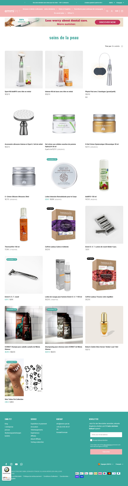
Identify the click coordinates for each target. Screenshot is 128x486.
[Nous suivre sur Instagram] (11, 464)
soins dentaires (49, 9)
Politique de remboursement (33, 476)
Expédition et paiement (39, 424)
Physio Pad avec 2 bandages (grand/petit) (100, 92)
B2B (116, 11)
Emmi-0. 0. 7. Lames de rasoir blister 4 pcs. (101, 247)
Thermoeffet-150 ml (12, 247)
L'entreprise (9, 427)
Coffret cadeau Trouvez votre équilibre (99, 297)
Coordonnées (64, 476)
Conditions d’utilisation (51, 476)
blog (6, 424)
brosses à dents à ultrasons (33, 9)
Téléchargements (37, 430)
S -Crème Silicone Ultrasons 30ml (17, 197)
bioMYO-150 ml (90, 197)
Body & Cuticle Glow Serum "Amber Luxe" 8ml (101, 347)
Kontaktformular (62, 432)
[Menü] (10, 467)
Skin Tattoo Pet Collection (14, 399)
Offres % (71, 13)
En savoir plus (59, 13)
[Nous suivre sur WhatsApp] (21, 464)
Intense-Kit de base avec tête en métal (59, 92)
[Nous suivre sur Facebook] (6, 464)
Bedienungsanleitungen (13, 433)
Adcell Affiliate (36, 439)
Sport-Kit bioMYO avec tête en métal (18, 92)
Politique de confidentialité (13, 476)
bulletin (7, 436)
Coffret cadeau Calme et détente (57, 247)
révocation (34, 427)
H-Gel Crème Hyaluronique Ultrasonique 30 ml (102, 144)
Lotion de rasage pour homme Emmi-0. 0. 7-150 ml (63, 297)
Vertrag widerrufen (37, 442)
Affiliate (33, 436)
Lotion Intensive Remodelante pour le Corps (61, 197)
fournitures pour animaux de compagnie (88, 9)
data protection (108, 445)
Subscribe (106, 452)
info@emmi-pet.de (62, 424)
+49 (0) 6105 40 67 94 (63, 428)
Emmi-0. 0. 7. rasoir (12, 297)
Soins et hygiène (65, 9)
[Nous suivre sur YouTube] (16, 464)
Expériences (35, 433)
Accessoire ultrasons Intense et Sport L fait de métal (24, 144)
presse (7, 430)
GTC (106, 446)
